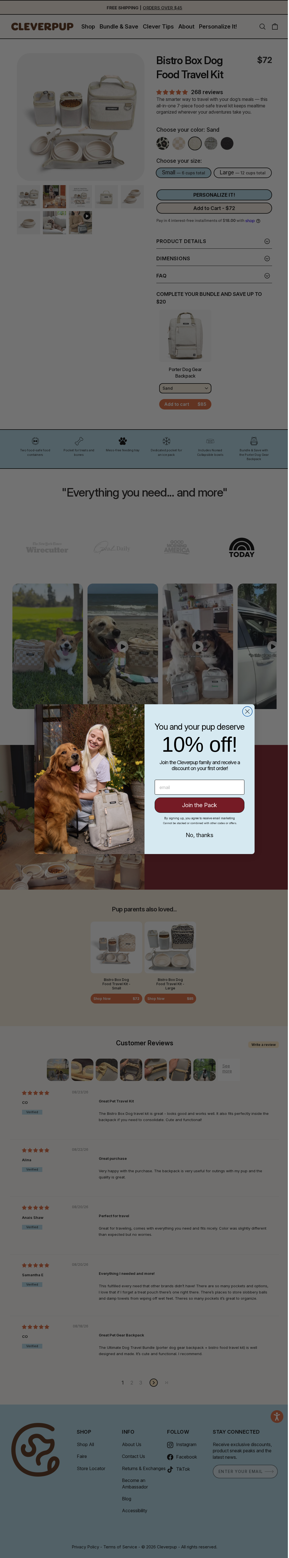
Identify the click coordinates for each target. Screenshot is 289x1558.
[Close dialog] (245, 711)
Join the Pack (197, 805)
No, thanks (197, 835)
